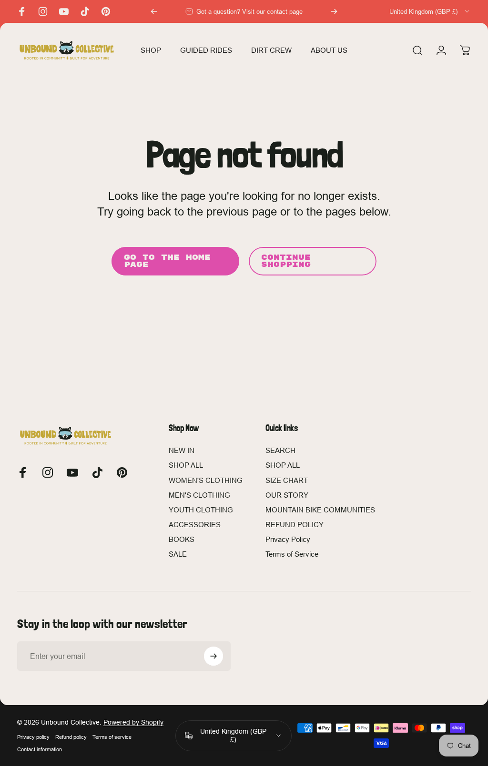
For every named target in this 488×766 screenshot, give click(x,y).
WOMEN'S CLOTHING (206, 480)
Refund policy (71, 737)
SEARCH (280, 450)
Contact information (39, 749)
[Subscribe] (213, 656)
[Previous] (153, 11)
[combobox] (430, 11)
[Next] (334, 11)
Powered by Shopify (133, 722)
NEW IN (181, 450)
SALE (178, 554)
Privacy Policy (287, 539)
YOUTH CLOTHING (201, 510)
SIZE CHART (286, 480)
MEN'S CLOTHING (199, 495)
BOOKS (181, 539)
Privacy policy (33, 737)
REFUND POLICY (294, 524)
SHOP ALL (186, 465)
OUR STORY (286, 495)
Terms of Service (291, 554)
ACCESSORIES (195, 524)
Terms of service (112, 737)
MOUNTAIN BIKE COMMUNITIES (320, 510)
